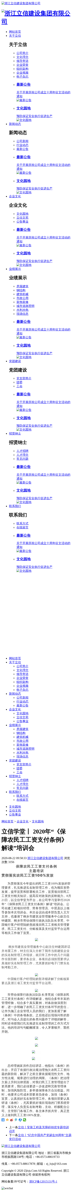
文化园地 (22, 213)
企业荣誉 (22, 64)
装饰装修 (22, 302)
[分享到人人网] (20, 1119)
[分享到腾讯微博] (16, 1119)
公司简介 (22, 53)
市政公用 (22, 298)
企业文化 (15, 196)
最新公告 (22, 149)
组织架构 (22, 68)
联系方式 (22, 523)
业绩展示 (15, 268)
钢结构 (20, 290)
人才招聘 (22, 450)
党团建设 (15, 361)
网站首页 (15, 31)
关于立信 (15, 35)
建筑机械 (22, 294)
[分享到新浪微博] (11, 1119)
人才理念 (22, 454)
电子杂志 (22, 76)
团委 (19, 382)
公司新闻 (22, 141)
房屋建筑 (22, 286)
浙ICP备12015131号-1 (43, 1181)
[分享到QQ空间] (7, 1119)
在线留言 (22, 527)
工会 (19, 386)
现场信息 (22, 313)
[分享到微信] (24, 1119)
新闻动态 (15, 124)
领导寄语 (22, 60)
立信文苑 (22, 217)
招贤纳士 (15, 433)
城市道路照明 (25, 306)
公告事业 (22, 221)
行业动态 (22, 145)
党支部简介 (23, 378)
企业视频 (22, 72)
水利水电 (22, 309)
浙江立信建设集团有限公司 (45, 858)
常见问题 (22, 458)
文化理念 (22, 57)
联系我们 (15, 506)
